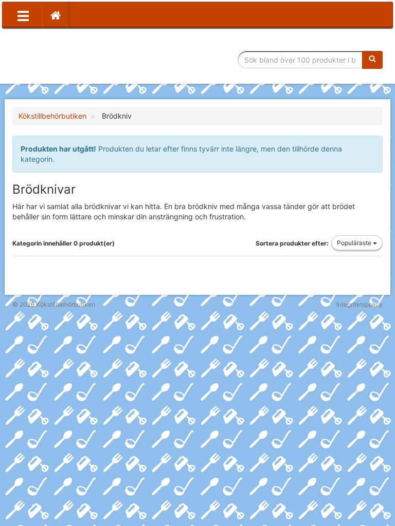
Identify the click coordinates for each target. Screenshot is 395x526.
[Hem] (55, 15)
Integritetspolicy (359, 304)
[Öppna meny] (23, 15)
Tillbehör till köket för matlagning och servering (85, 60)
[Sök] (372, 59)
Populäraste (355, 243)
